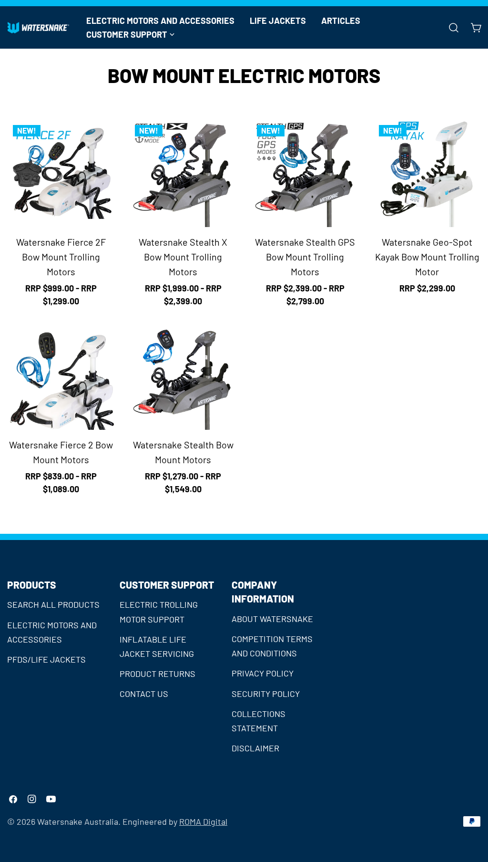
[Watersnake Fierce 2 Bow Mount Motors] (61, 376)
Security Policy (266, 693)
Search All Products (53, 604)
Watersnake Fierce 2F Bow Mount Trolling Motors (61, 256)
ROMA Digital (203, 821)
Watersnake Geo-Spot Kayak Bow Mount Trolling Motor (427, 256)
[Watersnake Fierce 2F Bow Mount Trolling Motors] (61, 173)
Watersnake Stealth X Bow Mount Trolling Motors (183, 256)
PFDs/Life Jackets (46, 659)
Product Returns (157, 673)
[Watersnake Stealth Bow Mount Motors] (183, 376)
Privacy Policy (263, 673)
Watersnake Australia (77, 821)
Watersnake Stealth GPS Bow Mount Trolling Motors (305, 256)
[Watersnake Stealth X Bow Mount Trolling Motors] (183, 173)
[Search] (453, 27)
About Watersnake (272, 618)
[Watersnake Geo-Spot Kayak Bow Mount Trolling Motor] (427, 173)
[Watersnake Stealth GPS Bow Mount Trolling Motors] (305, 173)
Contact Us (144, 693)
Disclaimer (255, 748)
